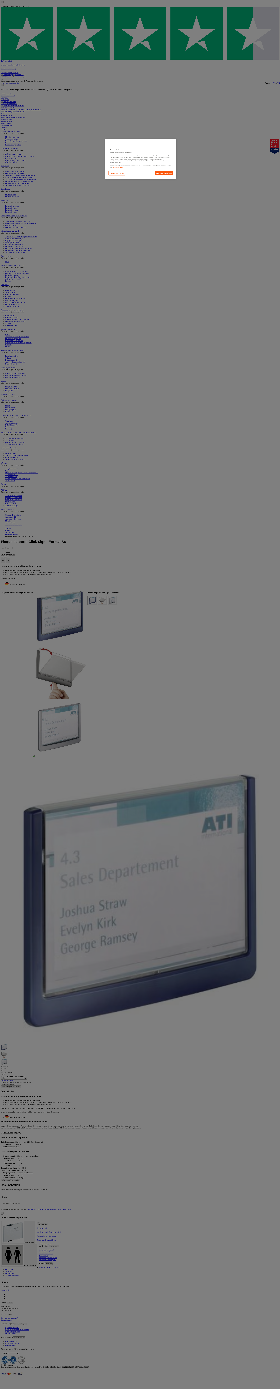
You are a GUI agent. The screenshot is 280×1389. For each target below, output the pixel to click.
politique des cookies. (118, 167)
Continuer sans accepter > (167, 147)
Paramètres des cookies (117, 173)
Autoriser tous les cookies (164, 173)
